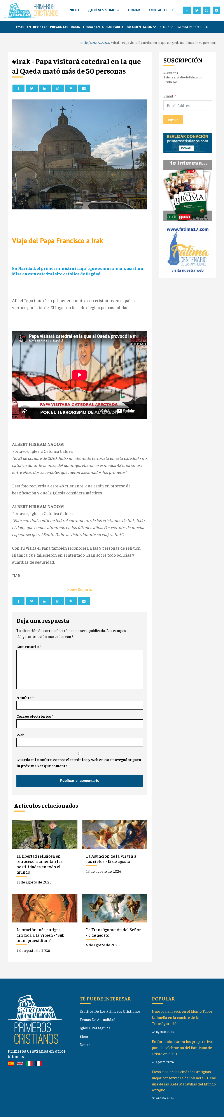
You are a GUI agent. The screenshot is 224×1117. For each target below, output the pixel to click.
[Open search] (174, 10)
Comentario (28, 646)
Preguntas (59, 27)
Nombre (25, 697)
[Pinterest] (71, 88)
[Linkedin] (45, 88)
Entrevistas (37, 27)
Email (168, 96)
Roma (75, 27)
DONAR (134, 10)
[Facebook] (18, 88)
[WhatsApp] (58, 88)
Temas (19, 27)
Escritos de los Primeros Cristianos (110, 1011)
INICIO (73, 10)
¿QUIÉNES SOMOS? (103, 10)
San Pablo (114, 27)
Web (20, 734)
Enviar (173, 119)
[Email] (84, 88)
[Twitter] (32, 88)
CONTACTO (158, 10)
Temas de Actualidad (98, 1019)
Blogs (84, 1036)
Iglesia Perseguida (192, 27)
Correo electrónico (34, 716)
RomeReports (79, 589)
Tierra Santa (93, 27)
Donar (85, 1044)
